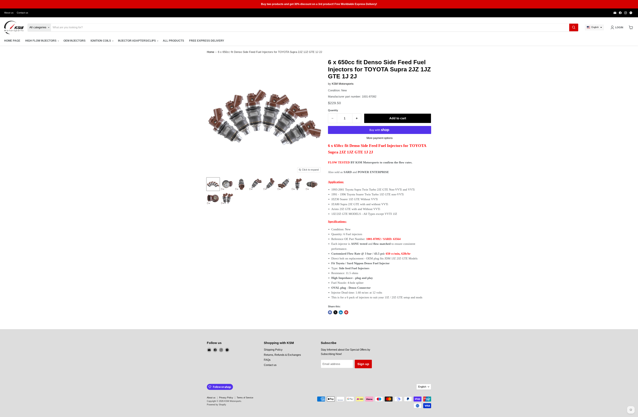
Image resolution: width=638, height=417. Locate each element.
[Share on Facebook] (330, 312)
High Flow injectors (41, 40)
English (422, 386)
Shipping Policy (273, 349)
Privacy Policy (226, 397)
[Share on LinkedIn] (341, 312)
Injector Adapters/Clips (137, 40)
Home (210, 52)
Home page (12, 40)
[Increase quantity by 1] (356, 118)
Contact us (22, 12)
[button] (594, 27)
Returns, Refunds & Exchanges (282, 354)
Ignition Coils (101, 40)
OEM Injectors (74, 40)
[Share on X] (335, 312)
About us (8, 12)
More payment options (380, 138)
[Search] (573, 27)
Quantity (333, 110)
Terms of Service (245, 397)
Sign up (363, 364)
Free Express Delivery (206, 40)
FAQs (267, 359)
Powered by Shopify (216, 404)
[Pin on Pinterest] (346, 312)
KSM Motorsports (343, 83)
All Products (173, 40)
